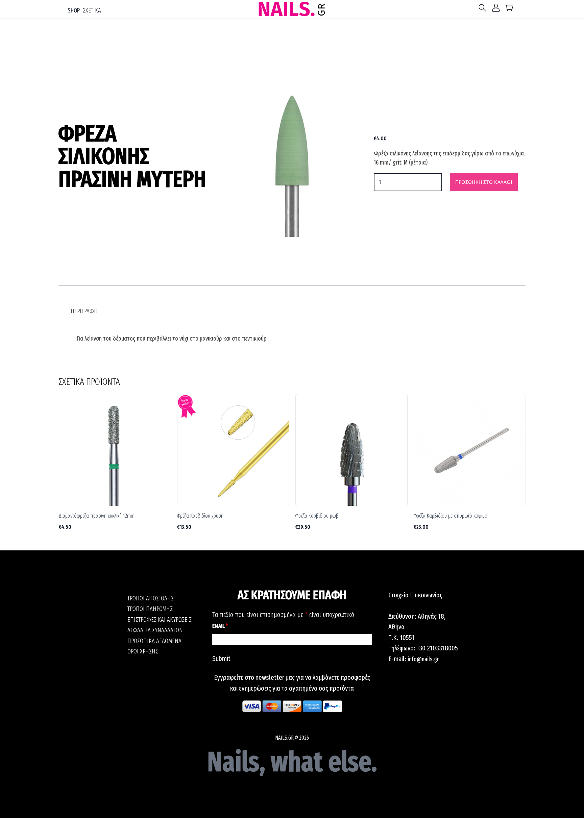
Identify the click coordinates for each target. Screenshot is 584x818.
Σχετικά (92, 10)
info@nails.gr (423, 659)
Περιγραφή (84, 311)
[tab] (84, 311)
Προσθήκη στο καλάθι (483, 182)
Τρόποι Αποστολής (150, 598)
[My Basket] (509, 9)
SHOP (74, 10)
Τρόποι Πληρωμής (150, 609)
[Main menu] (484, 8)
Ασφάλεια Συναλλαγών (155, 630)
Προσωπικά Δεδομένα (154, 641)
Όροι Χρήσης (142, 651)
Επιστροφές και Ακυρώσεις (159, 619)
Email (220, 626)
